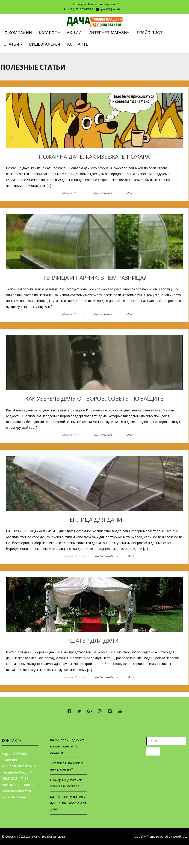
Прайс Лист (149, 32)
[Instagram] (99, 711)
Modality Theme (144, 837)
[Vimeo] (109, 711)
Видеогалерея (44, 44)
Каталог (48, 32)
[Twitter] (79, 711)
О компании (18, 32)
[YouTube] (119, 711)
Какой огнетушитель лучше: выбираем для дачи (68, 802)
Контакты (78, 44)
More (129, 193)
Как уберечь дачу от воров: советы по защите (67, 746)
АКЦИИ (74, 32)
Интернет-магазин (109, 32)
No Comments (103, 193)
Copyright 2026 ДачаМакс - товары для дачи (35, 837)
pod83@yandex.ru (113, 9)
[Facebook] (69, 711)
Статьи (12, 44)
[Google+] (89, 711)
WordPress (180, 837)
